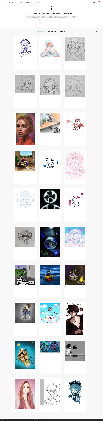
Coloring (10, 2)
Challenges (28, 2)
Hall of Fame (36, 2)
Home (4, 2)
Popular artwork (40, 31)
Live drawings (19, 2)
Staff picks (62, 31)
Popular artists (52, 31)
